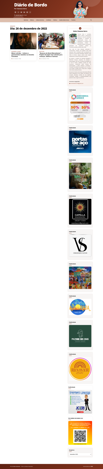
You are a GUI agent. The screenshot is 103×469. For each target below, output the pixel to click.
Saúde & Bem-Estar (64, 20)
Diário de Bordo (30, 5)
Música (32, 20)
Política (55, 20)
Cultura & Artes (40, 20)
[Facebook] (15, 12)
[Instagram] (18, 12)
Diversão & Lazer (16, 51)
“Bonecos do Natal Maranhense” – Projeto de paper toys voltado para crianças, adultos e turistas (50, 54)
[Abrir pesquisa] (91, 20)
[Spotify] (27, 12)
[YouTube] (21, 12)
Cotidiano (48, 20)
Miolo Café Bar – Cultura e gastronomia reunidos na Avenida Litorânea (22, 54)
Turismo (73, 20)
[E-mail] (24, 12)
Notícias (26, 20)
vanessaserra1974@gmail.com (77, 83)
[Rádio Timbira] (30, 12)
